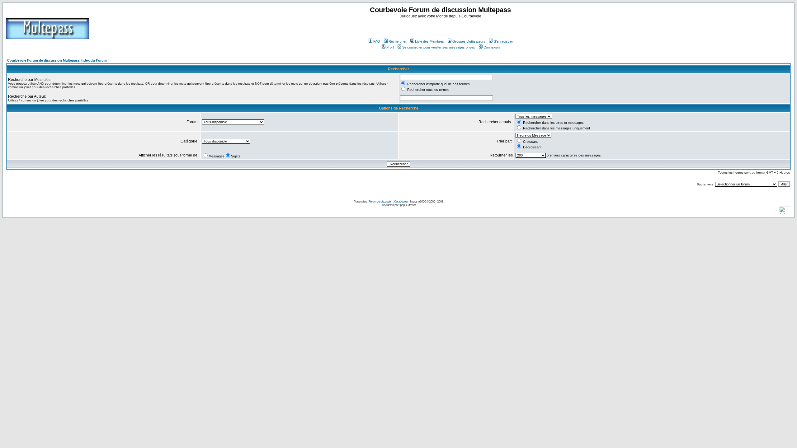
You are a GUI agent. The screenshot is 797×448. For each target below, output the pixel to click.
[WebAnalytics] (785, 212)
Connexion (491, 47)
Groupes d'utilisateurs (468, 41)
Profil (390, 47)
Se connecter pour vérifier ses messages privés (438, 47)
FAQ (376, 41)
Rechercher (398, 41)
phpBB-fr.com (408, 205)
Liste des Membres (429, 41)
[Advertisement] (441, 27)
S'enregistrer (503, 41)
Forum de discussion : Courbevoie (388, 201)
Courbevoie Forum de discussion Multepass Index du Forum (57, 60)
